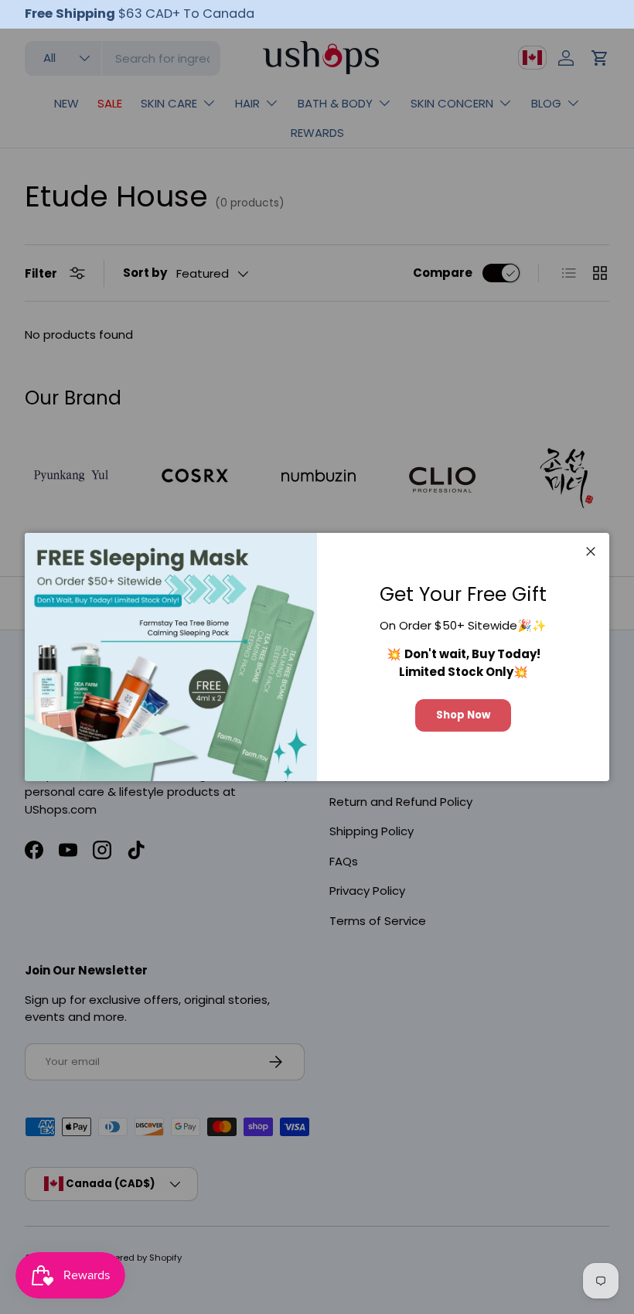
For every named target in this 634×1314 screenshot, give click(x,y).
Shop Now (463, 715)
